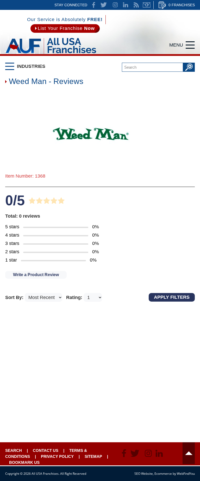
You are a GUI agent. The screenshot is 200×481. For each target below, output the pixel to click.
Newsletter (147, 5)
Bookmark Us (24, 462)
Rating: (75, 297)
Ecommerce (163, 473)
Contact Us (45, 450)
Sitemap (93, 456)
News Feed (136, 5)
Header (189, 453)
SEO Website (143, 473)
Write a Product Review (36, 274)
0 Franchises (181, 5)
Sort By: (15, 297)
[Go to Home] (51, 54)
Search (13, 450)
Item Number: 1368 (25, 176)
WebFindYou (186, 473)
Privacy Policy (57, 456)
